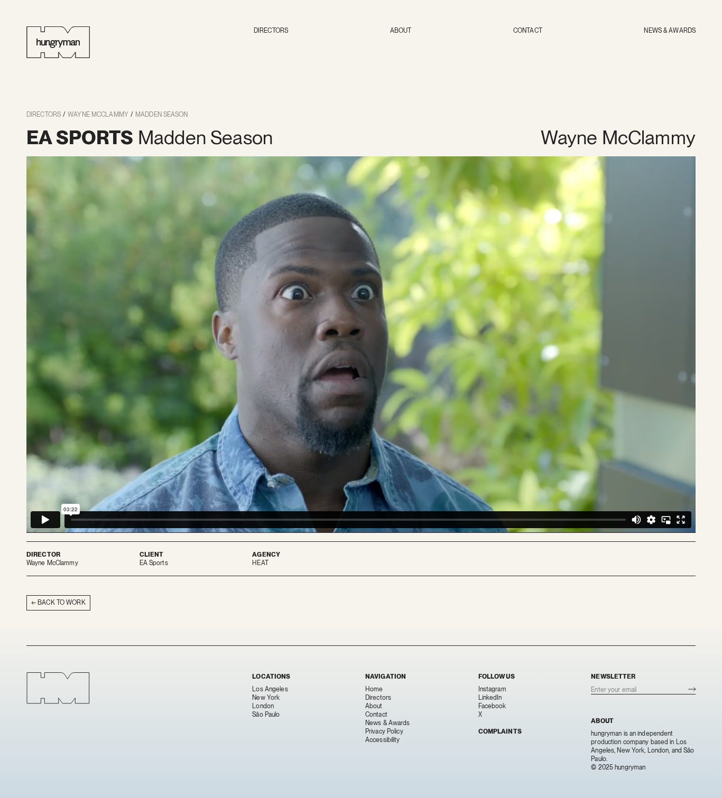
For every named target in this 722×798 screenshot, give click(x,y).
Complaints (500, 731)
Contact (527, 30)
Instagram (492, 689)
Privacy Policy (384, 731)
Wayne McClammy (98, 114)
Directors (271, 30)
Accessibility (382, 740)
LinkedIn (490, 697)
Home (374, 689)
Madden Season (161, 114)
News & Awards (670, 30)
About (401, 30)
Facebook (492, 706)
